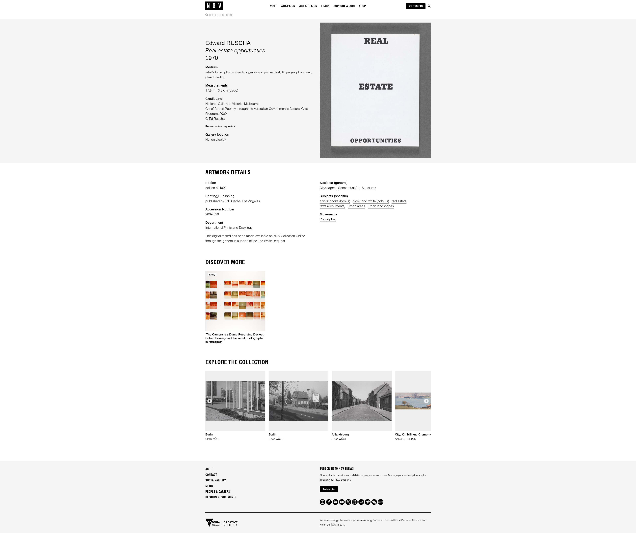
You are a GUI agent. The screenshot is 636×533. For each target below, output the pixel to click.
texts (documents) (332, 206)
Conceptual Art (348, 188)
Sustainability (215, 480)
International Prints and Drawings (229, 228)
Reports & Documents (220, 497)
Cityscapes (328, 188)
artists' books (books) (335, 201)
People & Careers (217, 491)
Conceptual (328, 219)
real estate (399, 201)
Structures (369, 188)
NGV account (342, 480)
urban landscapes (381, 206)
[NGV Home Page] (214, 6)
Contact (211, 474)
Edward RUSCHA (228, 43)
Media (209, 486)
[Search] (429, 6)
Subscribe (328, 489)
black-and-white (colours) (371, 201)
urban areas (356, 206)
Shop (362, 6)
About (209, 469)
